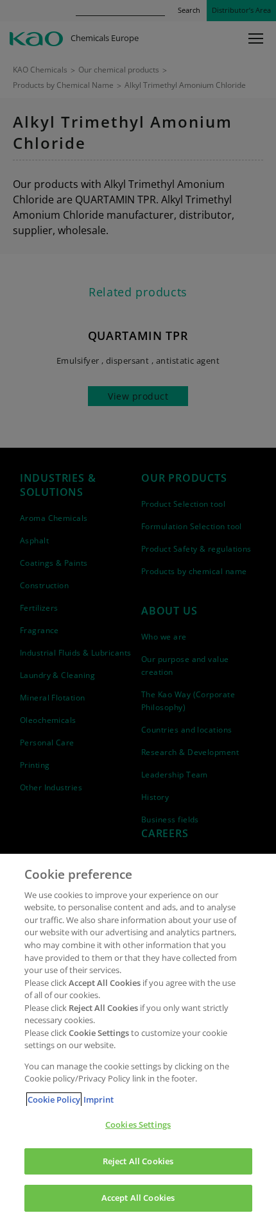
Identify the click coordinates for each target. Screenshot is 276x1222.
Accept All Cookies (138, 1197)
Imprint (98, 1099)
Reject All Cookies (138, 1161)
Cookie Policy (54, 1099)
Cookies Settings (138, 1124)
